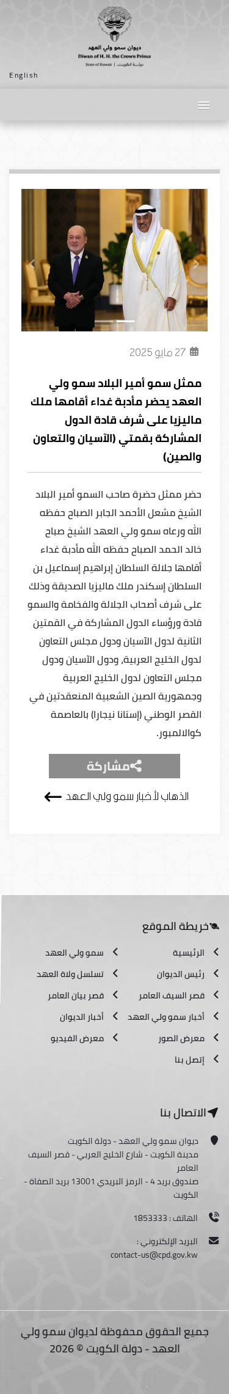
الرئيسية (189, 952)
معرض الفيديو (77, 1038)
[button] (203, 104)
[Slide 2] (126, 321)
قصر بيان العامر (76, 995)
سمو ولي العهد (74, 952)
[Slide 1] (104, 321)
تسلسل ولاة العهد (70, 973)
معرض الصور (181, 1038)
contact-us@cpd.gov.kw (154, 1254)
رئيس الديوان (181, 973)
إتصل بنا (190, 1059)
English (23, 75)
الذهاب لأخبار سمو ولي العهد (127, 796)
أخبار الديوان (82, 1016)
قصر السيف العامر (172, 995)
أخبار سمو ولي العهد (166, 1016)
